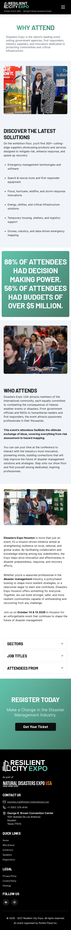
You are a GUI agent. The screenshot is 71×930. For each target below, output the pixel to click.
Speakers (7, 854)
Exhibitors (8, 849)
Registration (9, 859)
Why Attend (8, 844)
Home (6, 840)
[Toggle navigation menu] (63, 7)
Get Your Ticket (35, 727)
